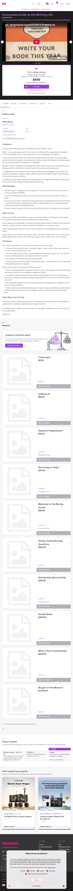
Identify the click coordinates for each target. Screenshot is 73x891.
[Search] (33, 3)
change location (45, 9)
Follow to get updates (56, 760)
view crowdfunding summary (37, 93)
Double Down (45, 614)
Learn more (16, 760)
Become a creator (64, 849)
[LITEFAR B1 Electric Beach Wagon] (18, 793)
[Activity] (56, 3)
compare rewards (13, 345)
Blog (40, 849)
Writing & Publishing (9, 131)
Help (48, 744)
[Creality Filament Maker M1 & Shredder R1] (54, 793)
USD (38, 3)
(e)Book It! (44, 393)
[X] (6, 852)
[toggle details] (34, 829)
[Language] (47, 4)
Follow (36, 86)
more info (5, 124)
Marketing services (64, 847)
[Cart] (52, 3)
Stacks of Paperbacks (50, 430)
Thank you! (44, 357)
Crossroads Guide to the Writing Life (27, 15)
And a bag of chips (48, 467)
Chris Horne (8, 17)
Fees (59, 844)
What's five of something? (52, 650)
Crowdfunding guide (59, 744)
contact (11, 124)
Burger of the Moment (50, 687)
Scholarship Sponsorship (52, 577)
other (27, 131)
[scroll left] (2, 42)
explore (49, 774)
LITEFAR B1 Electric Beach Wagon (18, 816)
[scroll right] (70, 42)
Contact (41, 844)
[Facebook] (3, 852)
